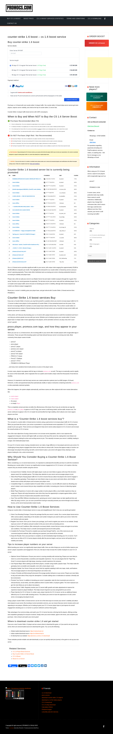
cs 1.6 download (94, 18)
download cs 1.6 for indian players (52, 700)
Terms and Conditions (35, 163)
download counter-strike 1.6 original (52, 697)
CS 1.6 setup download (49, 704)
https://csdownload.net (36, 631)
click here (93, 142)
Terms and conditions (76, 18)
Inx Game (12, 728)
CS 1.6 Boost (16, 656)
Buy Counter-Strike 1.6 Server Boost (23, 654)
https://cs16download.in (37, 633)
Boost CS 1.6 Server (19, 658)
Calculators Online (47, 707)
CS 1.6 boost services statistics (50, 18)
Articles (92, 228)
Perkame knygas (47, 709)
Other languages (94, 244)
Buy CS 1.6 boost (14, 18)
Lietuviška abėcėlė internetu (50, 712)
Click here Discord (93, 126)
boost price (29, 18)
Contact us (12, 23)
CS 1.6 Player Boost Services (21, 651)
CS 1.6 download (47, 702)
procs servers (46, 695)
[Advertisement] (100, 67)
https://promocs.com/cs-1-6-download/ (39, 636)
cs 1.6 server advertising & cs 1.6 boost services (97, 236)
